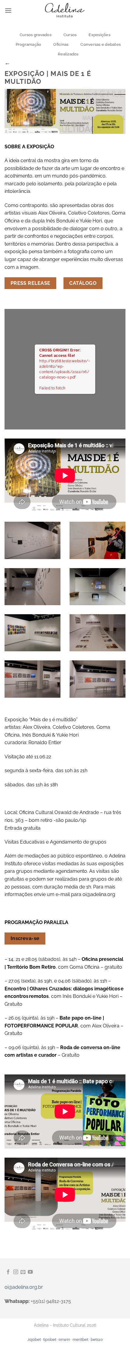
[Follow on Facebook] (8, 1272)
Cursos (70, 35)
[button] (8, 10)
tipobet (49, 1339)
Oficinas (60, 44)
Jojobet (34, 1339)
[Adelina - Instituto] (65, 10)
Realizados (68, 54)
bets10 (97, 1339)
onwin (64, 1339)
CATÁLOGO (82, 283)
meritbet (80, 1339)
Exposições (99, 35)
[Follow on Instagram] (15, 1272)
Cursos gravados (35, 35)
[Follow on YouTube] (30, 1272)
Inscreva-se (25, 938)
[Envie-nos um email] (23, 1272)
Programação (28, 44)
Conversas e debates (100, 44)
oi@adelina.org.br (24, 1287)
